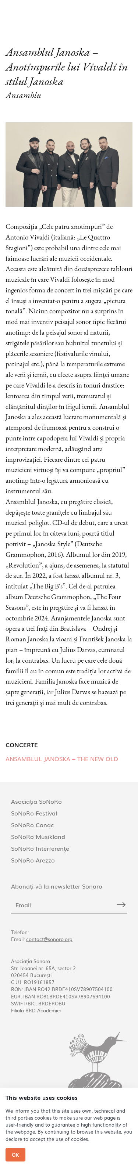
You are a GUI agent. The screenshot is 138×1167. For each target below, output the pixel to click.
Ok (15, 1154)
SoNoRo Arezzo (33, 860)
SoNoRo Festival (34, 812)
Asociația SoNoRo (36, 801)
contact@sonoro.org (49, 939)
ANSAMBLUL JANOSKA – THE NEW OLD (62, 758)
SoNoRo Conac (32, 824)
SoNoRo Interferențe (40, 848)
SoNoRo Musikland (38, 836)
